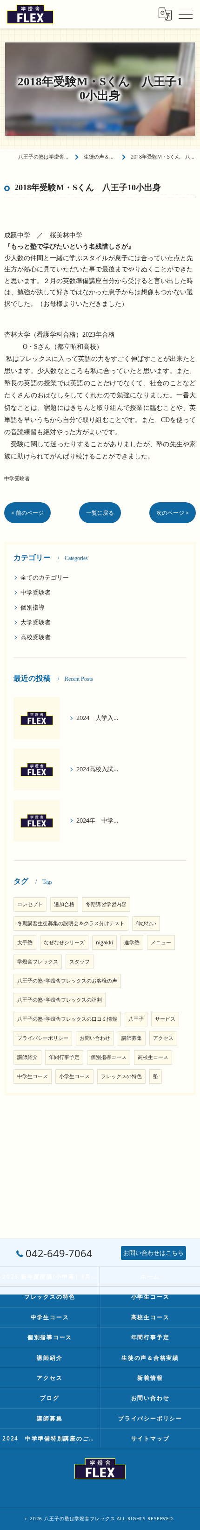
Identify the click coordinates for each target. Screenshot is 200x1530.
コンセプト (30, 904)
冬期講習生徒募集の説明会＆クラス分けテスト (71, 923)
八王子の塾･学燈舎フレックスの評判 (59, 1000)
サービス (165, 1019)
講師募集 (131, 1038)
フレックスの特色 (121, 1076)
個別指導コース (109, 1057)
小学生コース (74, 1076)
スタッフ (79, 961)
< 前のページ (27, 513)
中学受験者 (17, 478)
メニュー (161, 942)
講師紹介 (27, 1057)
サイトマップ (150, 1438)
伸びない (146, 923)
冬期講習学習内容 (106, 904)
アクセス (163, 1038)
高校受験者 (35, 637)
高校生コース (153, 1057)
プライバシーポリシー (42, 1038)
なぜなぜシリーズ (64, 942)
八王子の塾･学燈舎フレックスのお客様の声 (67, 980)
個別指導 (32, 607)
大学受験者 (35, 622)
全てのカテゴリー (44, 577)
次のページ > (172, 513)
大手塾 (25, 942)
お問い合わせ (95, 1038)
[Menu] (185, 14)
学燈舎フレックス (37, 961)
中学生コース (32, 1076)
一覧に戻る (100, 513)
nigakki (104, 942)
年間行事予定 (64, 1057)
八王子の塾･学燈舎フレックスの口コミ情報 (67, 1019)
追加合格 (64, 904)
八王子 (136, 1019)
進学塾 (132, 942)
